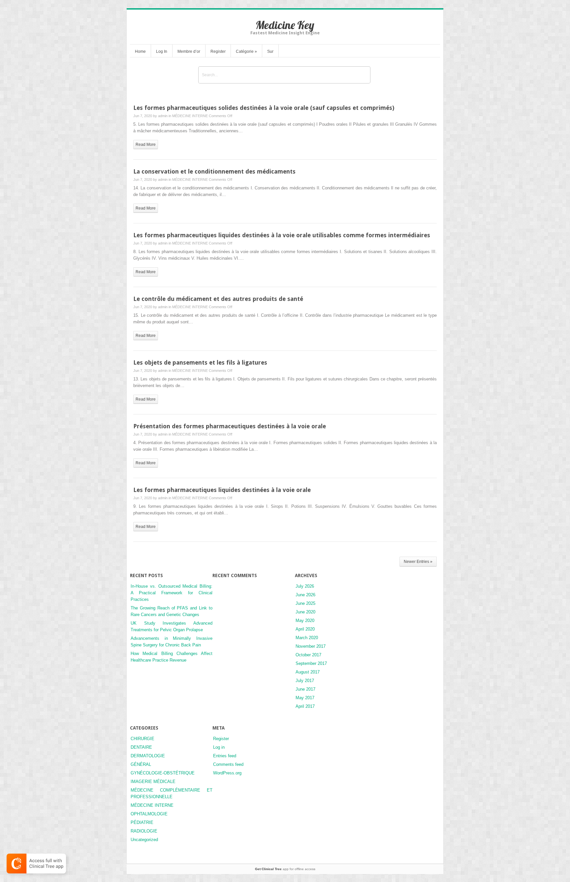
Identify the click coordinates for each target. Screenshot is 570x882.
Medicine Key (285, 25)
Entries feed (224, 755)
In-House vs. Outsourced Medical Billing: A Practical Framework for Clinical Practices (171, 593)
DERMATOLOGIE (148, 755)
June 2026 (305, 594)
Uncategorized (144, 839)
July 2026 (305, 586)
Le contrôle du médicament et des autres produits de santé (218, 298)
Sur (270, 51)
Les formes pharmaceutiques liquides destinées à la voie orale (222, 489)
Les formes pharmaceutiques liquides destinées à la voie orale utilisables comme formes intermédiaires (281, 235)
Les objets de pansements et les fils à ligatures (200, 362)
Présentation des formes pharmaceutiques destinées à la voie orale (229, 426)
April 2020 (305, 629)
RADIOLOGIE (144, 831)
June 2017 (305, 689)
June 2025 (305, 603)
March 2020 (307, 637)
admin (163, 116)
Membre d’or (188, 51)
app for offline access (285, 869)
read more (146, 144)
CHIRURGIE (142, 738)
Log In (161, 51)
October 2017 (308, 654)
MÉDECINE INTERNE (190, 116)
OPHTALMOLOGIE (149, 813)
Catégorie (246, 51)
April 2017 (305, 706)
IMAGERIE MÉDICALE (153, 781)
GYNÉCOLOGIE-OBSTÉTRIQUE (163, 772)
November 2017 (311, 646)
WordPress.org (227, 772)
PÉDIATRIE (142, 822)
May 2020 (305, 620)
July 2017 (305, 680)
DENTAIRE (141, 747)
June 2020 (305, 611)
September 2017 (311, 663)
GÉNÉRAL (141, 764)
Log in (219, 747)
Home (140, 51)
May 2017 (305, 697)
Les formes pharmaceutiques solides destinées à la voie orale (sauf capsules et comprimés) (263, 107)
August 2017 (308, 672)
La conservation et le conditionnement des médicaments (214, 171)
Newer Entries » (418, 561)
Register (218, 51)
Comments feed (228, 764)
